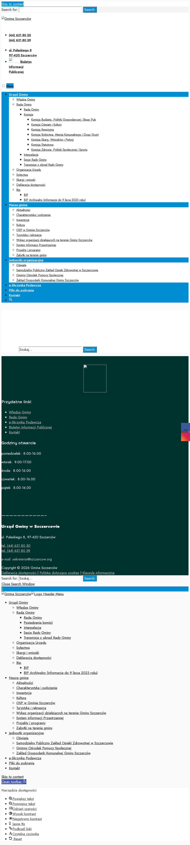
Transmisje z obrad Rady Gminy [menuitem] (47, 637)
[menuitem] (99, 147)
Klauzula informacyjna (98, 572)
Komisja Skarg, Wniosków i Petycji (52, 140)
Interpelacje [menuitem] (32, 627)
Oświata (21, 265)
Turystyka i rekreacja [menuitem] (31, 707)
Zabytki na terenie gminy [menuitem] (34, 727)
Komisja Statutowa (42, 145)
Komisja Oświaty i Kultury (46, 124)
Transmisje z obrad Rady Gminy (43, 165)
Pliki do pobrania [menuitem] (21, 763)
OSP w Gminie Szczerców (33, 230)
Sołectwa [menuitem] (23, 647)
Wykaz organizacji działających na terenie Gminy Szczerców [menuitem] (61, 712)
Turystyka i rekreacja (29, 235)
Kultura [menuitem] (21, 697)
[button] (11, 299)
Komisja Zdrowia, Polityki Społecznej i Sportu (59, 150)
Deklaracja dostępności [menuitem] (33, 657)
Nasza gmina (18, 205)
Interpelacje (31, 155)
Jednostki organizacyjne (26, 260)
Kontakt (14, 295)
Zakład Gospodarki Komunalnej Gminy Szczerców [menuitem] (53, 753)
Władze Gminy (25, 99)
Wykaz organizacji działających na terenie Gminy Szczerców (54, 240)
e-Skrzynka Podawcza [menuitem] (25, 758)
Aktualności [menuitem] (24, 682)
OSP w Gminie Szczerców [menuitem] (35, 702)
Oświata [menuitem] (22, 738)
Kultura (20, 225)
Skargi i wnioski (25, 180)
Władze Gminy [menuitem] (27, 607)
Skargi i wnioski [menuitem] (27, 652)
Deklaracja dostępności (30, 185)
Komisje (28, 114)
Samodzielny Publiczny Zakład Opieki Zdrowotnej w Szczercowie (57, 270)
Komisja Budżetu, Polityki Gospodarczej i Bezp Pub (63, 119)
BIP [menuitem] (26, 667)
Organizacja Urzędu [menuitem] (31, 642)
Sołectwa (22, 175)
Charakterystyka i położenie (33, 215)
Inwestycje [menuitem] (24, 692)
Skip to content (12, 4)
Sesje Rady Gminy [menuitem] (37, 632)
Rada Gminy (24, 104)
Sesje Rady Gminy (35, 160)
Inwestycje (22, 220)
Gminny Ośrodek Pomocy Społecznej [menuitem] (43, 748)
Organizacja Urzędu (28, 170)
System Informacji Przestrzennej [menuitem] (40, 717)
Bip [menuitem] (18, 662)
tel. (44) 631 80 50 (15, 545)
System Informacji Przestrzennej (36, 245)
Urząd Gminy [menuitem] (18, 602)
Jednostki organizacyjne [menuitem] (26, 733)
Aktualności (23, 210)
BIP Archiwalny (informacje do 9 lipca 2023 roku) (55, 200)
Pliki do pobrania (21, 290)
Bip (18, 190)
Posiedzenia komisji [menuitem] (38, 622)
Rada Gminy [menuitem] (25, 612)
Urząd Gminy (18, 94)
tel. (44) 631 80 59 (15, 550)
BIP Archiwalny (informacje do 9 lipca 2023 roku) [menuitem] (61, 672)
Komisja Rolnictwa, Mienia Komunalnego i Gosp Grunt (65, 135)
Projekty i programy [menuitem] (30, 722)
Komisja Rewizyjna (42, 130)
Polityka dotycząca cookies (59, 572)
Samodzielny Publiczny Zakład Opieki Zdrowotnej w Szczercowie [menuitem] (64, 743)
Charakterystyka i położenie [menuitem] (36, 687)
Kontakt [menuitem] (14, 768)
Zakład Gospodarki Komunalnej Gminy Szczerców (47, 280)
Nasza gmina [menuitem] (19, 677)
